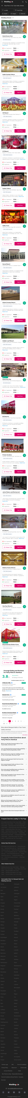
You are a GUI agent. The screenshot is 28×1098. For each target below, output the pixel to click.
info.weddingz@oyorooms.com (15, 1088)
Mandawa (3, 893)
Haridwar (16, 959)
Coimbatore (17, 1047)
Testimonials (23, 1067)
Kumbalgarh (17, 906)
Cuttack (16, 1053)
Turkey (15, 934)
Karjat (15, 925)
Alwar (2, 899)
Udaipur (16, 1000)
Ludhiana (3, 1009)
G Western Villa (6, 682)
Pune (15, 981)
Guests (5, 13)
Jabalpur (3, 1047)
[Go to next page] (7, 723)
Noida (15, 1006)
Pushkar (2, 934)
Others (15, 943)
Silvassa (16, 968)
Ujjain (2, 1056)
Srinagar (3, 921)
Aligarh (15, 899)
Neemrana (3, 953)
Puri (15, 997)
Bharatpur (3, 940)
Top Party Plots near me (10, 848)
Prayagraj (16, 1037)
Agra (2, 1003)
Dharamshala (17, 903)
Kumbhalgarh (4, 937)
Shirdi (15, 962)
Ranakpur (16, 931)
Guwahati (3, 1025)
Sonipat (2, 968)
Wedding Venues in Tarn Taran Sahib (10, 867)
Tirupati (2, 906)
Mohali (2, 946)
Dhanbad (16, 909)
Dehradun (3, 1037)
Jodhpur (16, 1028)
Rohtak (2, 884)
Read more (5, 45)
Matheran (16, 915)
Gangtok (3, 928)
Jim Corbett (3, 887)
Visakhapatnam (4, 1022)
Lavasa (2, 912)
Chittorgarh (16, 884)
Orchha (15, 912)
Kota (2, 890)
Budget (14, 13)
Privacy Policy (5, 1067)
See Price (20, 54)
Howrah (16, 1034)
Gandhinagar (4, 1053)
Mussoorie (3, 956)
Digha (2, 896)
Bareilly (2, 909)
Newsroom (14, 1067)
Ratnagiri (16, 921)
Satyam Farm (5, 694)
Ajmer (2, 915)
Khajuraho (3, 965)
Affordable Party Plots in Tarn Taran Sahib (11, 822)
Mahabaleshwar (18, 965)
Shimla (2, 1050)
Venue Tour (9, 54)
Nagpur (15, 994)
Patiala (15, 928)
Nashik (15, 1022)
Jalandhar (3, 1044)
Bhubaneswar (17, 1015)
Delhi (2, 975)
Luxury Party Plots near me (11, 851)
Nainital (2, 918)
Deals (19, 1070)
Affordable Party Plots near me (8, 846)
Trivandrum (3, 943)
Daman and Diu (17, 1059)
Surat (2, 1006)
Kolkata (2, 978)
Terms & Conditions (21, 1064)
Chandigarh (3, 994)
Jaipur (2, 984)
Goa (15, 990)
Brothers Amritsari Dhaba (9, 712)
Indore (2, 987)
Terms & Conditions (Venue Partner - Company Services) (12, 1078)
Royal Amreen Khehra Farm (9, 703)
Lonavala (16, 950)
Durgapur (3, 903)
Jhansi (15, 956)
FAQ (13, 1064)
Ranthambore (4, 962)
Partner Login (5, 1064)
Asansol (16, 937)
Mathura (16, 890)
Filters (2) (23, 13)
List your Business (8, 1070)
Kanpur (15, 1003)
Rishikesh (3, 959)
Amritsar (16, 1019)
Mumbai (16, 972)
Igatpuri (16, 953)
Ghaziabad (3, 990)
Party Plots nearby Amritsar (11, 857)
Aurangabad (17, 1056)
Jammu (16, 896)
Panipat (2, 1059)
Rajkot (15, 1041)
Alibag (2, 925)
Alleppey (3, 950)
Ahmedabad (17, 987)
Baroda (15, 1009)
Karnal (2, 1034)
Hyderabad (16, 975)
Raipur (2, 1041)
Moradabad (3, 972)
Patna (2, 997)
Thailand (3, 931)
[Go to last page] (10, 723)
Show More (24, 734)
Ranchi (2, 1031)
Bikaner (16, 946)
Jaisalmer (16, 887)
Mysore (16, 940)
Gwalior (16, 1044)
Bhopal (2, 1015)
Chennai (2, 981)
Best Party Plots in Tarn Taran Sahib (14, 831)
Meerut (2, 1028)
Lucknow (16, 984)
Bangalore (16, 978)
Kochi (15, 1031)
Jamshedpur (17, 918)
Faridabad (16, 1012)
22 (4, 723)
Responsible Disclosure (17, 1074)
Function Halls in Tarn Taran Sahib (14, 874)
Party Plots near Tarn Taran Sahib (14, 838)
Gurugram (3, 1012)
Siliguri (15, 1050)
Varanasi (3, 1019)
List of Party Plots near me (13, 853)
